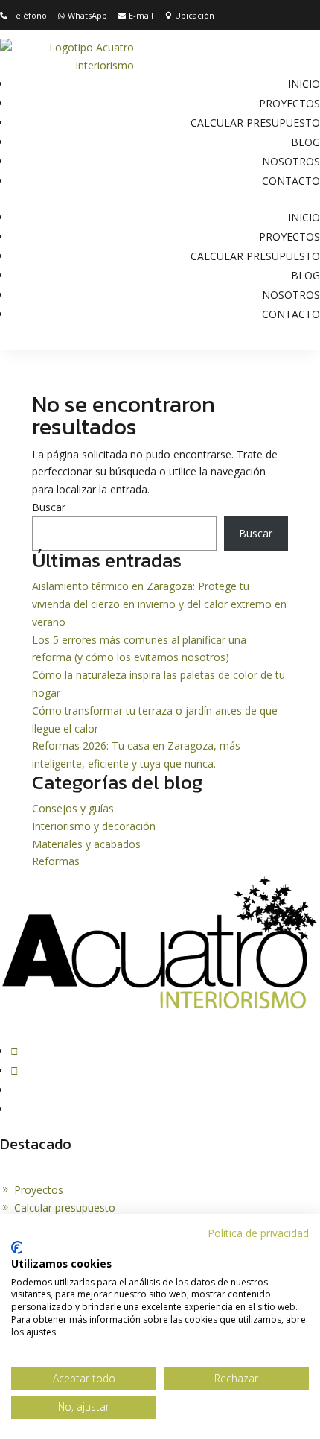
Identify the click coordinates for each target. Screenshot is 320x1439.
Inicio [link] (304, 84)
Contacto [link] (291, 181)
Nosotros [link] (291, 161)
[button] (14, 1051)
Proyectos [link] (289, 103)
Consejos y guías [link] (73, 808)
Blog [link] (305, 142)
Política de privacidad (258, 1233)
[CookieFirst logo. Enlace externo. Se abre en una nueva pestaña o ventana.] (16, 1247)
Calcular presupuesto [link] (255, 123)
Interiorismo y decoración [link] (94, 826)
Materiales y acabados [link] (86, 844)
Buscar (48, 507)
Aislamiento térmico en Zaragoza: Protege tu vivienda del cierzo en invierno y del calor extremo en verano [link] (159, 604)
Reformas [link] (56, 861)
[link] (23, 16)
